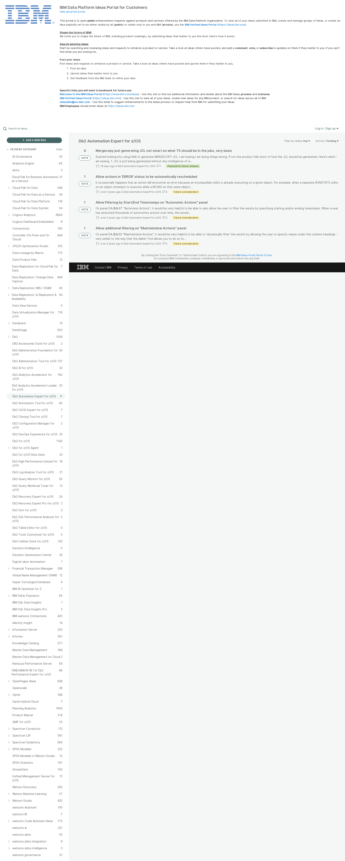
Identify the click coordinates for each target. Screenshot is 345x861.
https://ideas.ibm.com (231, 24)
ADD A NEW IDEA (35, 140)
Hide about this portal (72, 11)
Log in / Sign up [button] (325, 128)
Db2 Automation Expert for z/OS (136, 166)
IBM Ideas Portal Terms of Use (254, 255)
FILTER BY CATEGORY (23, 149)
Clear (59, 149)
